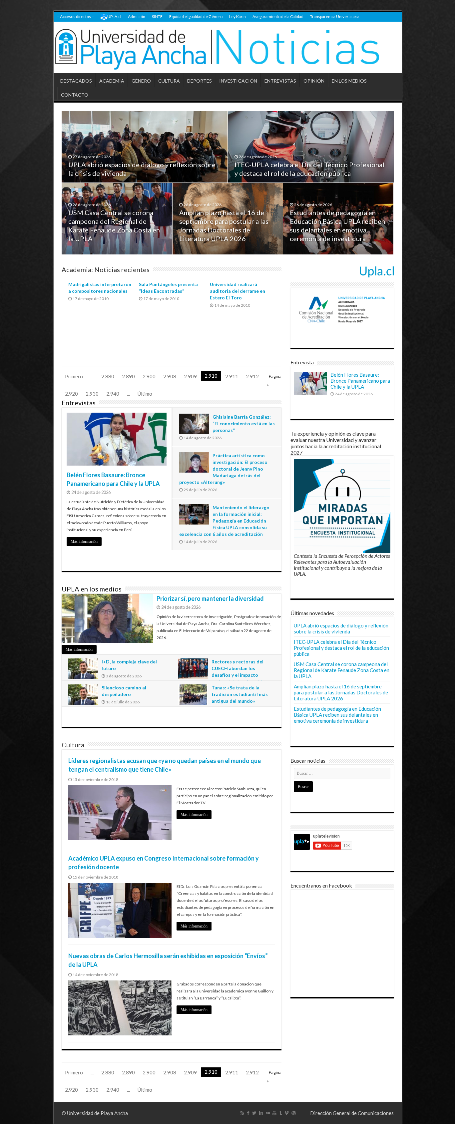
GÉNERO (141, 81)
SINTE (157, 16)
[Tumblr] (280, 1113)
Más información (84, 541)
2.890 (128, 376)
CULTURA (169, 81)
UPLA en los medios (92, 589)
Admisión (136, 16)
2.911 (231, 376)
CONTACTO (74, 95)
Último (145, 394)
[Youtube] (274, 1113)
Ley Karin (237, 16)
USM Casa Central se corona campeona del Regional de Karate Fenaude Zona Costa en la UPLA (341, 670)
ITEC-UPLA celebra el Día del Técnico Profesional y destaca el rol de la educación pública (341, 648)
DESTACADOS (76, 81)
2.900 (149, 376)
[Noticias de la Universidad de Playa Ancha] (228, 47)
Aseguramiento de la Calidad (277, 16)
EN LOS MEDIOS (349, 81)
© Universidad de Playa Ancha (95, 1113)
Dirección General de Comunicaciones (352, 1113)
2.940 (112, 394)
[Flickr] (267, 1113)
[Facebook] (248, 1113)
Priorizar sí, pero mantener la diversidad (210, 598)
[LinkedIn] (261, 1113)
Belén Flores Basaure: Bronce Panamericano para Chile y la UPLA (360, 381)
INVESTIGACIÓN (238, 81)
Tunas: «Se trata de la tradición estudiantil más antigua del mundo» (240, 694)
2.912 (252, 376)
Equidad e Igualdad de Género (196, 16)
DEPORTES (199, 81)
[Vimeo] (286, 1113)
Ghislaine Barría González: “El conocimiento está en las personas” (244, 423)
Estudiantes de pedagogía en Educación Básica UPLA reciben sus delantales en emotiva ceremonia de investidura (337, 715)
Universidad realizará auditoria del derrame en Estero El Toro (237, 290)
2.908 (169, 376)
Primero (74, 376)
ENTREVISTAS (280, 81)
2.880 (107, 376)
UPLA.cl (114, 16)
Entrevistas (79, 403)
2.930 (92, 394)
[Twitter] (254, 1113)
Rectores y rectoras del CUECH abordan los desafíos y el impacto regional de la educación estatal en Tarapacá (221, 675)
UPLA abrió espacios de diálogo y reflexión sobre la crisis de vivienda (341, 628)
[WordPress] (294, 1113)
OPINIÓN (313, 81)
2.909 (190, 376)
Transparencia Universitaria (334, 16)
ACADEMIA (111, 81)
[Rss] (242, 1113)
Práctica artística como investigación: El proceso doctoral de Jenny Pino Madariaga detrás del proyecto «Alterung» (223, 469)
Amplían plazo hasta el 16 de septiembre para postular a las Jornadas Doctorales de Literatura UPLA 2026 (341, 692)
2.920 (71, 394)
